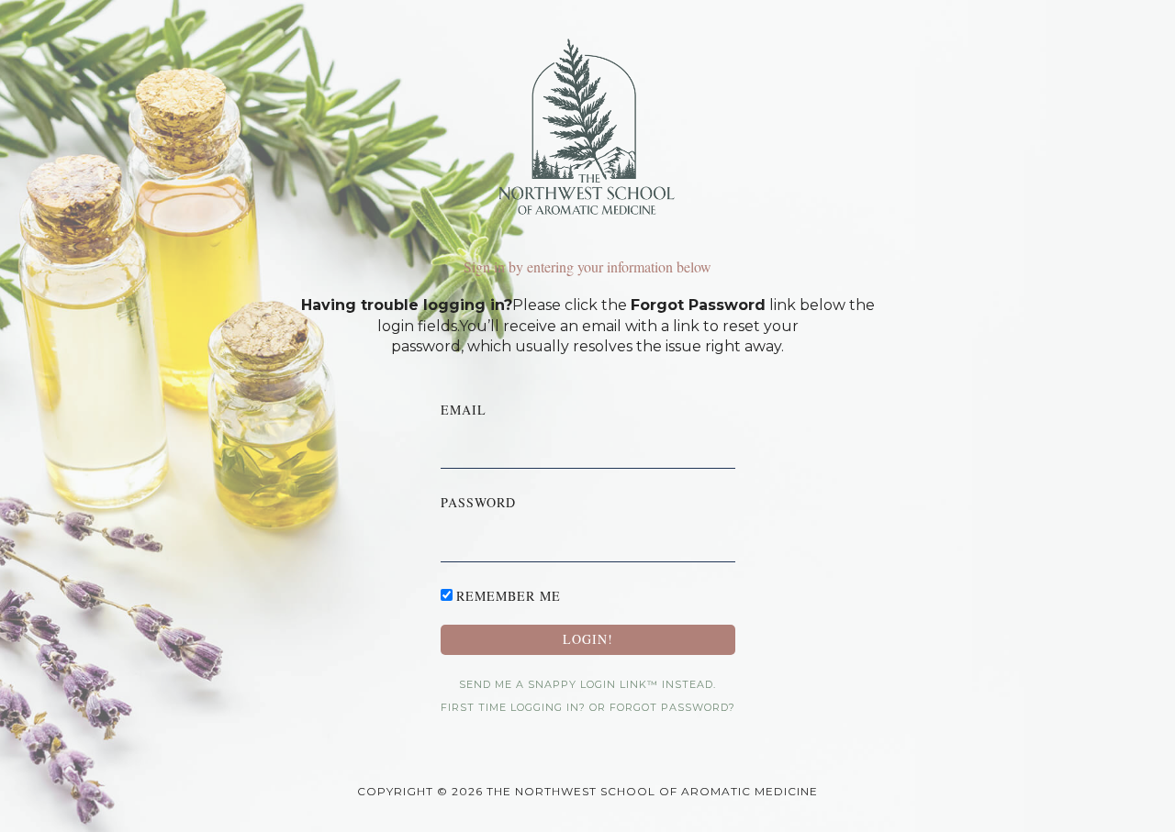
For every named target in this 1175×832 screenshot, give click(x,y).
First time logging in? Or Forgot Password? (588, 707)
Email (464, 409)
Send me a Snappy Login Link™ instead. (587, 684)
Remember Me (508, 596)
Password (478, 502)
